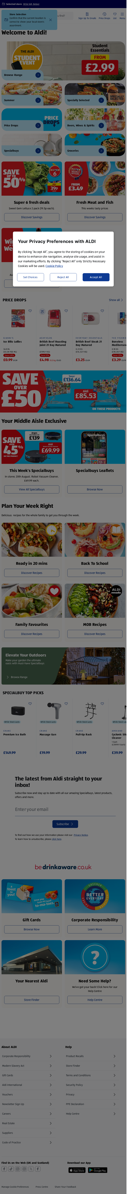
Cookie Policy (54, 266)
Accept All (96, 277)
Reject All (63, 277)
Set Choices (30, 277)
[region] (63, 259)
